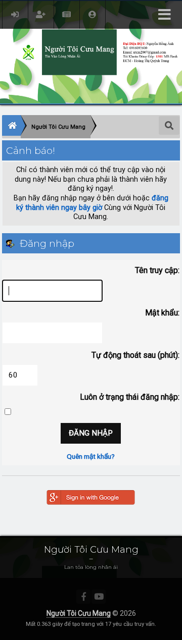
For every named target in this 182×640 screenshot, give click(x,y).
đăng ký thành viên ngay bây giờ (92, 203)
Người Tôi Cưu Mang (79, 613)
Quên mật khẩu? (91, 456)
